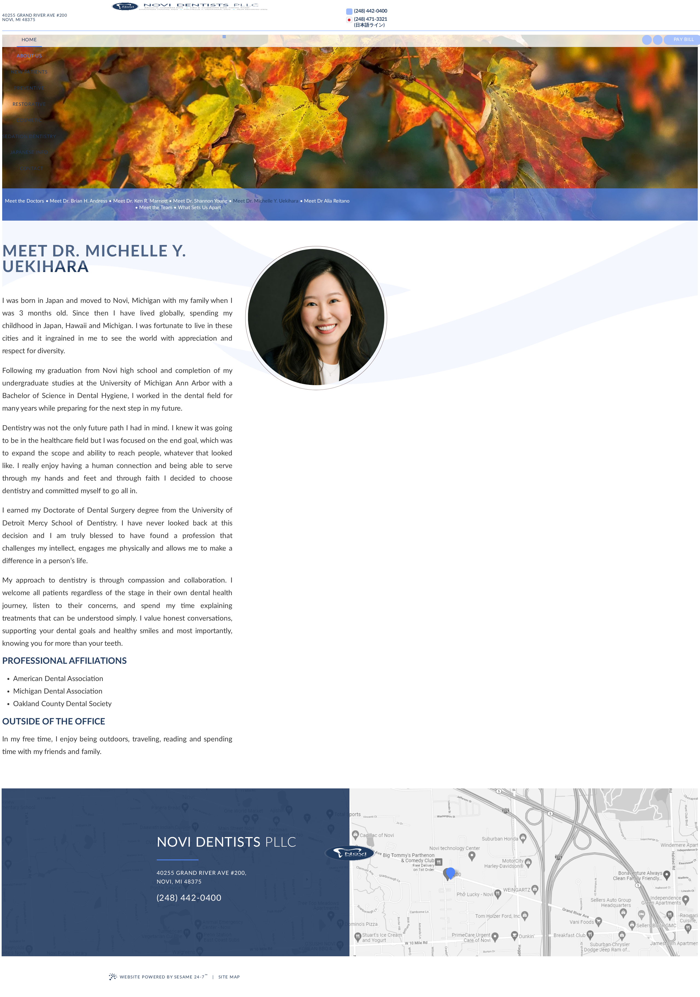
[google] (658, 40)
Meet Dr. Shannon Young (200, 201)
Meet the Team (155, 207)
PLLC (226, 842)
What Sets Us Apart (199, 207)
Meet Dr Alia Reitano (326, 201)
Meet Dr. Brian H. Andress (78, 201)
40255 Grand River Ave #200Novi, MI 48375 (34, 17)
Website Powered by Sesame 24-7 (164, 976)
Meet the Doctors (24, 201)
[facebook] (647, 40)
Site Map (229, 977)
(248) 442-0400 (189, 898)
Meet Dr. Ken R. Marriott (140, 201)
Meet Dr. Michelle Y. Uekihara (265, 201)
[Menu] (224, 36)
